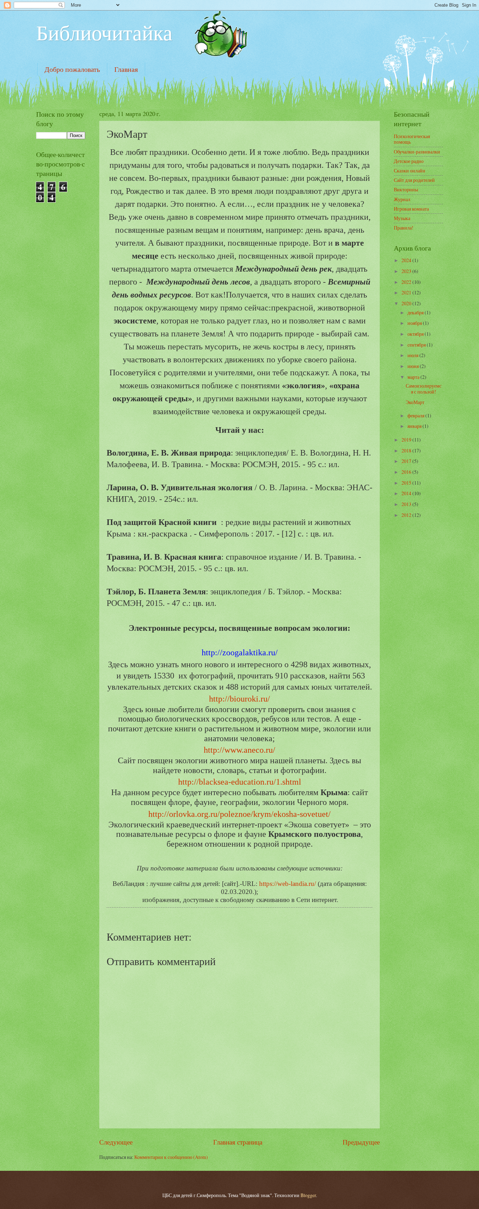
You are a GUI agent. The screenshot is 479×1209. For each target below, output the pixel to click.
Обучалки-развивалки (417, 151)
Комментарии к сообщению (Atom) (171, 1157)
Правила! (403, 227)
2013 (407, 504)
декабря (416, 312)
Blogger (308, 1195)
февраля (416, 415)
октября (416, 333)
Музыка (402, 218)
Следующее (116, 1142)
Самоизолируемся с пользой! (423, 388)
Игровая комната (411, 208)
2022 (407, 282)
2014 (407, 493)
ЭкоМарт (415, 402)
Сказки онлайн (409, 170)
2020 (407, 303)
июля (413, 355)
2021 (407, 292)
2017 (407, 461)
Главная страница (237, 1142)
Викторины (406, 189)
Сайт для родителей (414, 180)
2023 (407, 271)
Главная (126, 69)
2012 (407, 515)
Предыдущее (361, 1142)
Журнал (402, 199)
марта (413, 377)
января (415, 426)
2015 (407, 482)
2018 (407, 450)
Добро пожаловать (72, 69)
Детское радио (409, 161)
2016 (407, 472)
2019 (407, 439)
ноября (415, 323)
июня (413, 366)
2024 (407, 260)
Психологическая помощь (412, 139)
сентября (417, 344)
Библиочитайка (104, 32)
